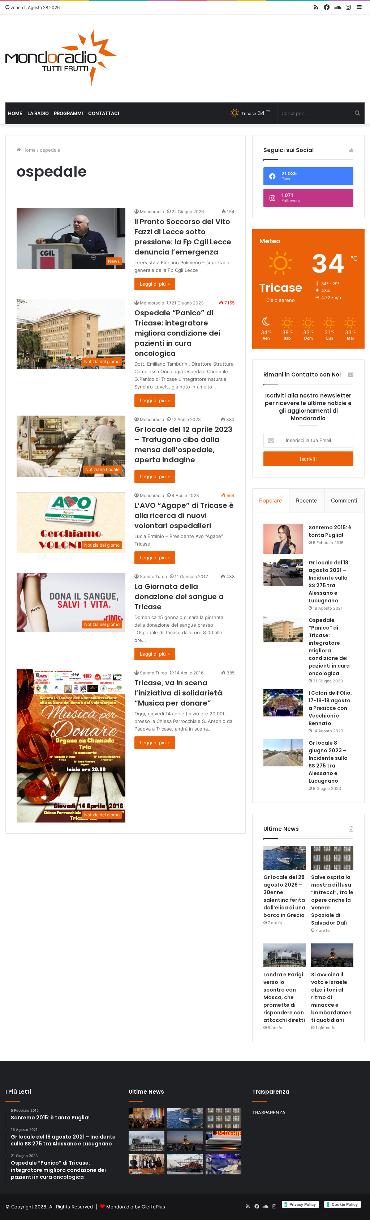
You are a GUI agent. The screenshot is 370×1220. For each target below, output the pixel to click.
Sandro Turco (153, 576)
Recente (306, 500)
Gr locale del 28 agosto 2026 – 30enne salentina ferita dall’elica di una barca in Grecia (284, 896)
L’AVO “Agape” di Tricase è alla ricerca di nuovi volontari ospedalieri (184, 515)
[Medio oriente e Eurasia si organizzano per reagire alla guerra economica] (185, 1164)
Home (15, 113)
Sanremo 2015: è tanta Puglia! (330, 531)
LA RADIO (38, 113)
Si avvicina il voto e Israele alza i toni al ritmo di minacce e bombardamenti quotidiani (331, 997)
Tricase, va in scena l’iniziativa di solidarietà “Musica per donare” (178, 693)
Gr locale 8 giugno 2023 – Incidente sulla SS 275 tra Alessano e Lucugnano (328, 761)
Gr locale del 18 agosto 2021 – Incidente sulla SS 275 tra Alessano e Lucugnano (328, 581)
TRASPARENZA (268, 1112)
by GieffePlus (150, 1207)
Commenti (344, 500)
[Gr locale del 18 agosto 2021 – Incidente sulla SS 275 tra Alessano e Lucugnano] (283, 572)
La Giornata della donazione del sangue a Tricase (179, 596)
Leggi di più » (155, 284)
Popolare (270, 500)
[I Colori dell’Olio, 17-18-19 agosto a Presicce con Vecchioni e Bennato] (283, 702)
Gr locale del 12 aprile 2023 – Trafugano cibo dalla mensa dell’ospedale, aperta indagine (183, 444)
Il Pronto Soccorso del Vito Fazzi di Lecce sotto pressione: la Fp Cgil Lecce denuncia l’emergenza (182, 236)
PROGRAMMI (68, 113)
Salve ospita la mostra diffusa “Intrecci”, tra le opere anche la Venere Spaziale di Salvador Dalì (332, 900)
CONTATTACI (103, 113)
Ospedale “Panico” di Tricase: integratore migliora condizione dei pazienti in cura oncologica (177, 333)
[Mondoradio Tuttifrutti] (61, 58)
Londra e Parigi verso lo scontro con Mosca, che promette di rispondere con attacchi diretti (284, 997)
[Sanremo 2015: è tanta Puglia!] (283, 539)
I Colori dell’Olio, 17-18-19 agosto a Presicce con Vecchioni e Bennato (330, 708)
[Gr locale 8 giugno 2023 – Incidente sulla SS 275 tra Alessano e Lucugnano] (283, 752)
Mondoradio (152, 211)
